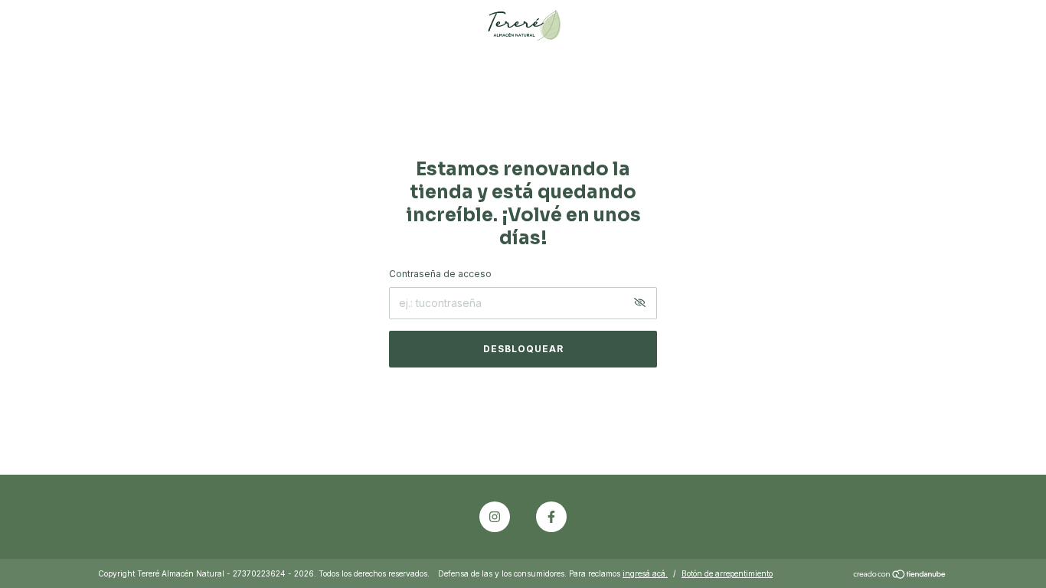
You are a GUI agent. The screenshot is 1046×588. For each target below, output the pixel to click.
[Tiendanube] (900, 575)
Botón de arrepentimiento (727, 573)
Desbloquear (523, 348)
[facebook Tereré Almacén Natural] (551, 516)
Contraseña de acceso (440, 273)
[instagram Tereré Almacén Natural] (494, 516)
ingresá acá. (645, 573)
